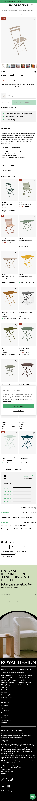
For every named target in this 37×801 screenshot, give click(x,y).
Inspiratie (4, 692)
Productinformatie (8, 165)
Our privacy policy (22, 399)
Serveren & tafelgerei (25, 675)
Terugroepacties (6, 697)
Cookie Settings (18, 411)
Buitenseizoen (5, 713)
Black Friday (5, 718)
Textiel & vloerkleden (25, 682)
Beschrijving (5, 128)
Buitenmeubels (23, 685)
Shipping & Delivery (7, 675)
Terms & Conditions (7, 682)
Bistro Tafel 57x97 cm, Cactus (25, 241)
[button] (32, 5)
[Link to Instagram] (11, 779)
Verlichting (21, 680)
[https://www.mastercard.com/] (8, 786)
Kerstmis (4, 722)
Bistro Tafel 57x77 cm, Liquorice (25, 313)
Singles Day (4, 715)
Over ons (4, 687)
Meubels (21, 672)
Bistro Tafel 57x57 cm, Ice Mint (8, 457)
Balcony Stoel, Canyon (8, 240)
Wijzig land (4, 741)
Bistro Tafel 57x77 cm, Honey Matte (25, 277)
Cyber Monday (6, 720)
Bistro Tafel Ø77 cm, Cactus (25, 349)
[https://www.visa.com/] (4, 786)
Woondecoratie (23, 677)
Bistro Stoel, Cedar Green (7, 205)
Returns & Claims (6, 677)
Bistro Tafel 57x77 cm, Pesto (8, 349)
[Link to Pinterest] (2, 779)
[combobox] (18, 96)
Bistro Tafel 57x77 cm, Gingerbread (8, 313)
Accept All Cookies (18, 406)
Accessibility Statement (9, 694)
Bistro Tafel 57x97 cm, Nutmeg (8, 277)
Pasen (3, 708)
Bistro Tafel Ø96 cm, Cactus (8, 421)
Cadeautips (5, 710)
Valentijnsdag (5, 705)
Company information (8, 680)
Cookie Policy (5, 690)
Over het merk (6, 171)
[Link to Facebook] (7, 779)
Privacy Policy (5, 685)
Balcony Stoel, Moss (25, 204)
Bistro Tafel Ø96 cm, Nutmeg (25, 421)
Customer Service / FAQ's (9, 672)
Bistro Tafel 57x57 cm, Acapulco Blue (25, 457)
